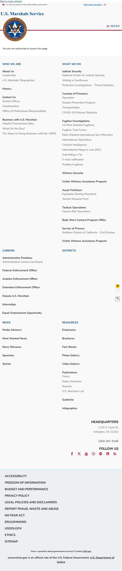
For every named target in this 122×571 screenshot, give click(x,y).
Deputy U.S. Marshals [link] (15, 296)
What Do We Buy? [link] (13, 128)
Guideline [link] (68, 399)
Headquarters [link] (10, 106)
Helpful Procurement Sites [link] (18, 123)
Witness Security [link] (72, 173)
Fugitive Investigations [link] (76, 121)
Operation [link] (68, 97)
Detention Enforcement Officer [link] (21, 287)
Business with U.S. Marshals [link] (19, 119)
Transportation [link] (71, 107)
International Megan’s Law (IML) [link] (81, 149)
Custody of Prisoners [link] (75, 93)
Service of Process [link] (73, 228)
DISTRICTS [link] (69, 250)
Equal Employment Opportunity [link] (22, 313)
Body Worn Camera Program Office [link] (84, 220)
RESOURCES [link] (70, 322)
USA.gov (87, 551)
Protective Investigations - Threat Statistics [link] (88, 85)
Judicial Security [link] (72, 71)
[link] (15, 30)
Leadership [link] (9, 75)
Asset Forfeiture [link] (72, 190)
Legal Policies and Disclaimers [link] (31, 502)
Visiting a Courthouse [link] (75, 80)
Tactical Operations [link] (74, 207)
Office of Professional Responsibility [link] (24, 111)
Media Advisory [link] (12, 330)
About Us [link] (8, 71)
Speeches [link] (8, 355)
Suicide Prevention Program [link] (78, 102)
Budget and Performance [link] (26, 489)
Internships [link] (9, 304)
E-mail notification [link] (73, 159)
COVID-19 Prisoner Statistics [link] (79, 112)
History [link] (6, 89)
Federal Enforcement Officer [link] (19, 270)
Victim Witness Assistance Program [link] (84, 181)
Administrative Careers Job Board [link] (22, 262)
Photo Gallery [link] (70, 355)
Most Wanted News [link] (14, 338)
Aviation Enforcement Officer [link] (20, 279)
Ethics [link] (10, 535)
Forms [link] (66, 376)
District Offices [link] (11, 101)
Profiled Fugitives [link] (72, 164)
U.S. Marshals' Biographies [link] (18, 80)
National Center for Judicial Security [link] (83, 75)
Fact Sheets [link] (69, 347)
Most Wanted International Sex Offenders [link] (87, 135)
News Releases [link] (11, 347)
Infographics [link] (69, 408)
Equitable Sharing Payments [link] (79, 194)
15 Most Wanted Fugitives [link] (78, 125)
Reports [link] (67, 386)
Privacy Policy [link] (17, 496)
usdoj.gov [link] (13, 528)
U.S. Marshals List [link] (73, 391)
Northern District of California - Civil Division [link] (88, 232)
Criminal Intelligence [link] (74, 145)
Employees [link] (69, 330)
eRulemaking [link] (15, 522)
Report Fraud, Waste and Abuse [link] (32, 509)
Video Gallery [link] (70, 364)
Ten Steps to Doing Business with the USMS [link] (29, 133)
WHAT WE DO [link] (71, 64)
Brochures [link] (68, 338)
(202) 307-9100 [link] (108, 441)
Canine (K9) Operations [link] (76, 211)
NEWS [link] (6, 322)
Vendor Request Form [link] (75, 199)
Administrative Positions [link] (17, 258)
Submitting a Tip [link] (72, 154)
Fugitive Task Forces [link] (74, 130)
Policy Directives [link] (72, 381)
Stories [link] (6, 364)
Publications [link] (69, 372)
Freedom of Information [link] (25, 482)
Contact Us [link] (9, 97)
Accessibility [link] (16, 476)
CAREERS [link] (8, 250)
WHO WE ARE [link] (11, 64)
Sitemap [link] (11, 541)
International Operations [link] (77, 139)
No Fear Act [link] (15, 515)
